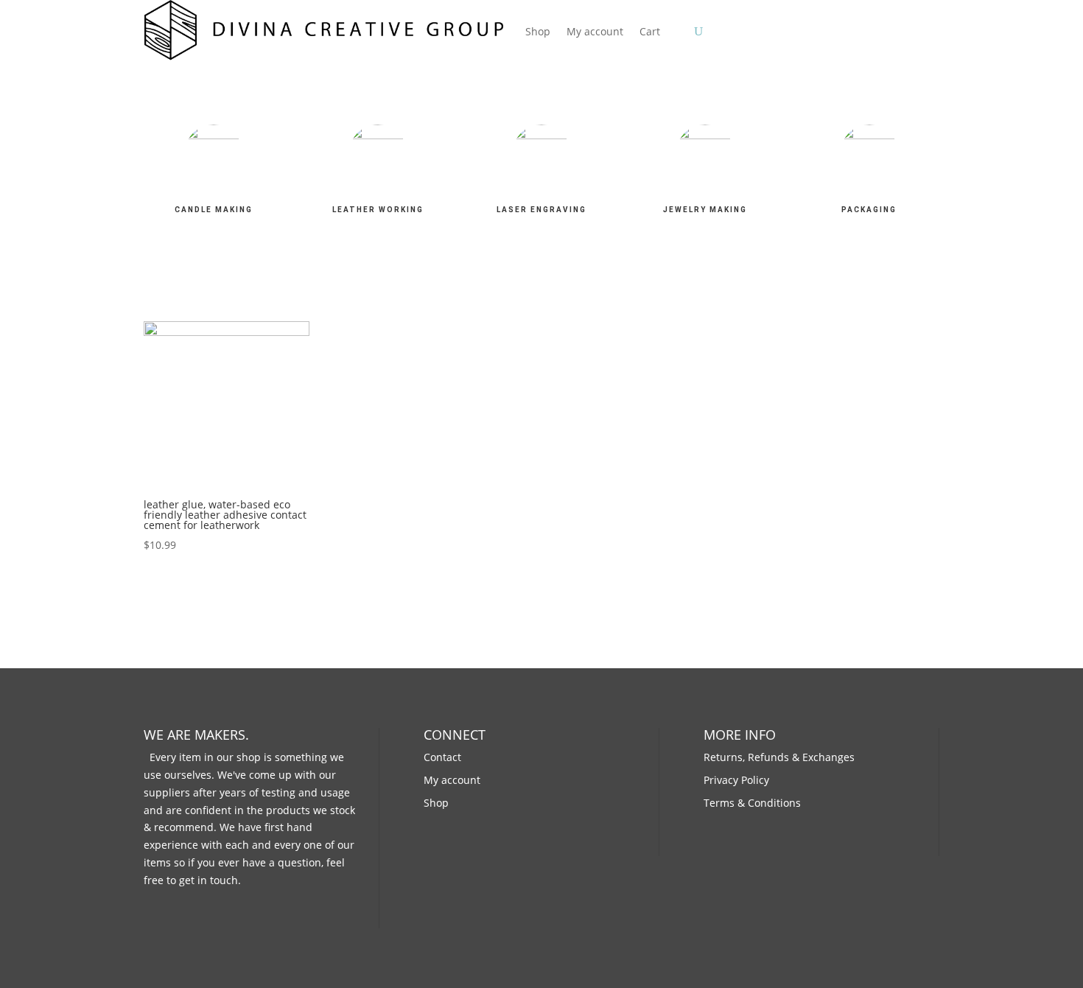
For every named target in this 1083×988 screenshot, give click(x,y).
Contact (442, 757)
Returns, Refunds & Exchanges (779, 757)
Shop (537, 31)
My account (595, 31)
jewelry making (705, 210)
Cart (649, 31)
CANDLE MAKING (214, 210)
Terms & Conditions (752, 803)
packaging (869, 210)
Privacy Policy (736, 780)
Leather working (378, 210)
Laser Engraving (541, 210)
